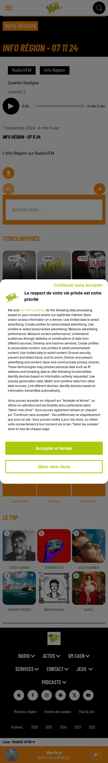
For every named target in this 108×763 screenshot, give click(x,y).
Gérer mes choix (54, 466)
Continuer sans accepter (78, 285)
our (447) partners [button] (32, 310)
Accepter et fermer (54, 448)
